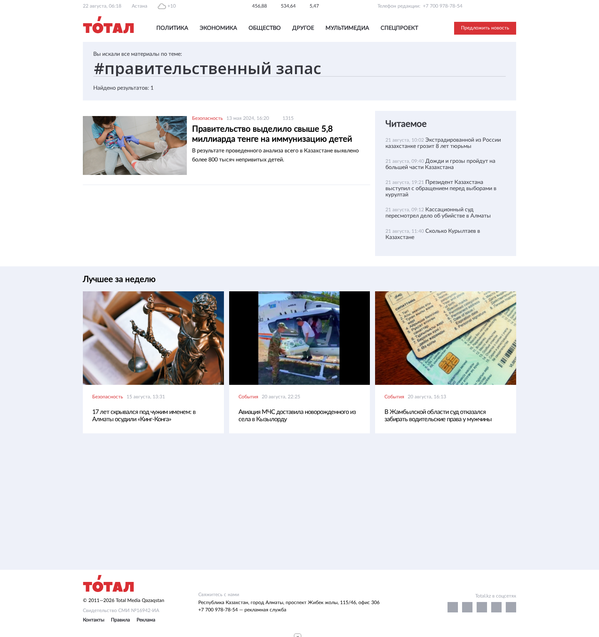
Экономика (218, 28)
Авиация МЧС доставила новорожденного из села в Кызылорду (297, 416)
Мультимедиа (347, 28)
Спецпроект (399, 28)
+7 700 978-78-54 (442, 6)
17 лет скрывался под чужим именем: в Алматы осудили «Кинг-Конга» (144, 416)
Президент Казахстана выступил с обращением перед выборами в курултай (440, 188)
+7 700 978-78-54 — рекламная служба (242, 610)
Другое (303, 28)
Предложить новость (485, 28)
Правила (120, 620)
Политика (172, 28)
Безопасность (207, 118)
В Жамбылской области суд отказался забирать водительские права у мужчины (438, 416)
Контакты (93, 620)
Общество (265, 28)
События (248, 397)
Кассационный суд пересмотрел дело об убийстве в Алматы (438, 213)
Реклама (146, 620)
